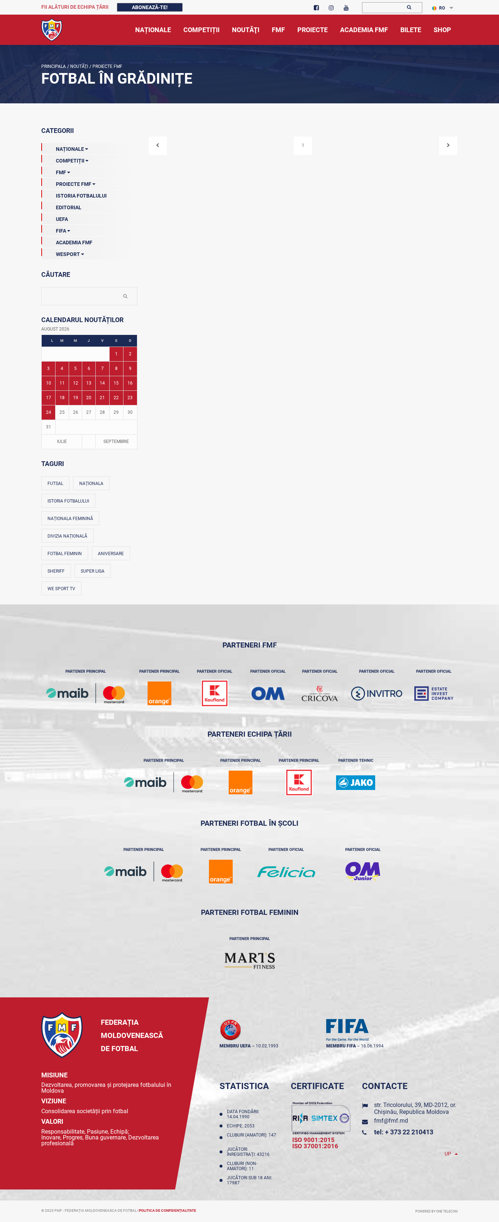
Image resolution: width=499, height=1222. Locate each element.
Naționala (91, 483)
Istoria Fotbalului (81, 196)
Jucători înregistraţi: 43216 (249, 1152)
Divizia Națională (67, 536)
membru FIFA (341, 1046)
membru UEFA (235, 1046)
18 (62, 397)
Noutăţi (78, 66)
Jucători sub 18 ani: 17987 (249, 1180)
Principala (53, 66)
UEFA (62, 219)
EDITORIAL (68, 207)
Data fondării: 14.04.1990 (243, 1114)
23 (130, 397)
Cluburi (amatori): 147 (251, 1138)
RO (442, 8)
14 (102, 383)
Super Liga (92, 571)
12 (75, 383)
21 (102, 397)
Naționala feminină (70, 518)
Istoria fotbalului (68, 501)
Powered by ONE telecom (436, 1211)
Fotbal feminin (64, 553)
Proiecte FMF (106, 66)
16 (130, 383)
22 (116, 397)
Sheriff (56, 571)
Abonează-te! (150, 7)
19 (75, 397)
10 (48, 383)
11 (62, 383)
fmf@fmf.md (391, 1120)
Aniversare (111, 553)
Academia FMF (74, 242)
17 (48, 397)
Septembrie (116, 441)
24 (48, 412)
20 (88, 397)
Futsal (55, 483)
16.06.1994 (372, 1046)
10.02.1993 (267, 1046)
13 (88, 383)
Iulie (62, 441)
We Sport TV (61, 588)
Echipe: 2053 (242, 1126)
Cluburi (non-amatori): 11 (242, 1166)
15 (116, 383)
